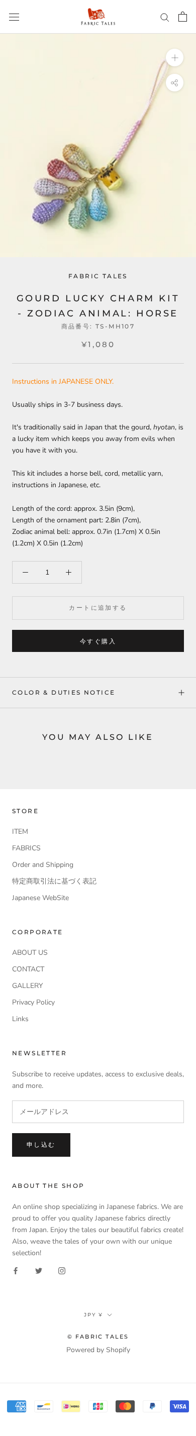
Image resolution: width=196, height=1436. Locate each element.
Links (20, 1019)
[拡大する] (174, 57)
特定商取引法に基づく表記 (54, 881)
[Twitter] (38, 1270)
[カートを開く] (182, 17)
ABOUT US (30, 952)
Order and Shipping (42, 864)
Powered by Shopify (98, 1350)
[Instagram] (61, 1270)
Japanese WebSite (40, 898)
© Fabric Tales (98, 1336)
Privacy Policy (33, 1002)
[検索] (164, 17)
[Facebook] (15, 1270)
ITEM (20, 831)
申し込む (41, 1144)
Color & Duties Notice (63, 692)
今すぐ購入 (98, 641)
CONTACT (28, 969)
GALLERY (27, 985)
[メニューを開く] (14, 17)
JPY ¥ (93, 1314)
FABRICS (26, 848)
